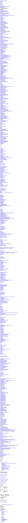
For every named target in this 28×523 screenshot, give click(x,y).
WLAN (1, 375)
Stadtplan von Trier (2, 341)
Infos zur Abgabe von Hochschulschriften (5, 454)
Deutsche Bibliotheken (3, 409)
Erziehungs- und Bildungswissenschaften (5, 31)
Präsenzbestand (2, 311)
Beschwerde (1, 172)
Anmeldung (1, 152)
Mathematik (1, 73)
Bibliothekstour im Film (3, 181)
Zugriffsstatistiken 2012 (3, 397)
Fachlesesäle (1, 227)
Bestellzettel (1, 173)
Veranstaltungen (2, 139)
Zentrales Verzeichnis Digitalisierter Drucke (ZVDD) (6, 380)
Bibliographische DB (2, 113)
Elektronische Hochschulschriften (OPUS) (5, 448)
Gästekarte (1, 239)
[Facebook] (0, 522)
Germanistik (1, 38)
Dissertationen (2, 203)
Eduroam (1, 211)
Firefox (1, 391)
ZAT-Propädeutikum (2, 21)
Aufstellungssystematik (3, 10)
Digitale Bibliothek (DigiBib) (3, 480)
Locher (1, 281)
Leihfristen (1, 273)
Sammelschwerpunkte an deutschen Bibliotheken (6, 325)
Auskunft (1, 160)
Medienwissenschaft (2, 79)
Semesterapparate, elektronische (4, 335)
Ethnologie (1, 34)
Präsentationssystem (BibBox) (3, 310)
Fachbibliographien (2, 226)
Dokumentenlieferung (2, 403)
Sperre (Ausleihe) (2, 338)
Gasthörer (1, 241)
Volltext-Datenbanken (2, 121)
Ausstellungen (2, 161)
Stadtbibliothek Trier (2, 340)
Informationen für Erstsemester (3, 105)
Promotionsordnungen (2, 313)
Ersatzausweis (2, 219)
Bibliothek (3, 512)
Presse (1, 82)
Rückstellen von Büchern (3, 322)
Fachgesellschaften (2, 28)
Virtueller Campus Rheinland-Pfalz (4, 366)
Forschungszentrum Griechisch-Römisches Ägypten (6, 233)
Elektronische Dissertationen (3, 214)
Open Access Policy (2, 426)
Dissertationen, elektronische (3, 204)
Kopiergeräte (1, 267)
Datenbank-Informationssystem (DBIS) (4, 412)
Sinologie (1, 122)
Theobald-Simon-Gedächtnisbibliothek (4, 349)
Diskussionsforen (2, 58)
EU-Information (2, 221)
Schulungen (1, 330)
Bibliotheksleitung (2, 180)
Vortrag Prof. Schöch (2, 444)
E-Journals (1, 210)
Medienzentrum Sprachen (3, 285)
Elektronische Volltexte (3, 216)
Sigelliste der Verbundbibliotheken (4, 336)
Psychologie (1, 104)
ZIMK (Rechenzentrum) (3, 379)
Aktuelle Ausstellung (2, 164)
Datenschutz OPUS (2, 196)
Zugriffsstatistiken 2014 (3, 398)
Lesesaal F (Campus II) (3, 276)
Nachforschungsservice (3, 292)
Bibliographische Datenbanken (3, 22)
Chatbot (1, 191)
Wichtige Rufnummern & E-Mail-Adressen (5, 6)
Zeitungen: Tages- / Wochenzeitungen (4, 381)
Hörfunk (1, 83)
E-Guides (1, 209)
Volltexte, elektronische (3, 367)
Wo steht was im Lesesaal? (3, 419)
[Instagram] (4, 522)
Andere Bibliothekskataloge (3, 407)
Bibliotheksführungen (2, 108)
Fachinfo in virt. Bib (2, 51)
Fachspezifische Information (3, 228)
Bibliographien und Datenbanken (4, 78)
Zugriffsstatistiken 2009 (3, 395)
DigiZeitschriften (2, 201)
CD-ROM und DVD (2, 190)
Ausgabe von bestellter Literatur (4, 159)
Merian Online (2, 286)
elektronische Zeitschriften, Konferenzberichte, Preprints (6, 77)
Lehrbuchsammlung (2, 272)
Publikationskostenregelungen (3, 446)
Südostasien (1, 124)
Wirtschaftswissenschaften (3, 138)
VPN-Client (1, 370)
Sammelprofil (1, 324)
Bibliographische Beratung (3, 175)
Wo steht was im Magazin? (3, 420)
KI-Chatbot (1, 262)
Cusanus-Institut (2, 253)
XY (0, 376)
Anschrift (1, 154)
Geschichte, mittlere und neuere (4, 45)
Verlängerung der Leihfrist (3, 360)
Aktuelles (1, 150)
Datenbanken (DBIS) (2, 388)
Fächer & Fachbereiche (4, 511)
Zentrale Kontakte (2, 509)
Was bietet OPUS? (2, 453)
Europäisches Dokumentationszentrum (4, 103)
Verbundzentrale (2, 359)
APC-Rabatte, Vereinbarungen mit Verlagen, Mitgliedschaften (7, 430)
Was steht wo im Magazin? (3, 421)
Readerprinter (1, 318)
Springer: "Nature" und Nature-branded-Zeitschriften (6, 436)
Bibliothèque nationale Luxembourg (4, 182)
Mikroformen (1, 288)
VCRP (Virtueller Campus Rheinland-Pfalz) (5, 358)
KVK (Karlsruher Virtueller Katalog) (4, 268)
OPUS (1, 303)
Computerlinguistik (2, 24)
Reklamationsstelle (2, 319)
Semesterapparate (2, 332)
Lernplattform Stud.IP (2, 274)
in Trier (1, 178)
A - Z (1, 144)
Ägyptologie (1, 9)
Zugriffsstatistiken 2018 (3, 401)
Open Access (1, 300)
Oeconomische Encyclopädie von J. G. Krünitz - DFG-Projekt (7, 296)
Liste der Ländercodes (2, 102)
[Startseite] (3, 0)
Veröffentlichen (2, 452)
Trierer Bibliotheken (2, 350)
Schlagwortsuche (2, 328)
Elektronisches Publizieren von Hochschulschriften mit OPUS (7, 218)
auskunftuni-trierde (4, 500)
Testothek (1, 348)
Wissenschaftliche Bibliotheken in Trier (4, 374)
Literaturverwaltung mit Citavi (3, 279)
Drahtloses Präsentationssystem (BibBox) (5, 205)
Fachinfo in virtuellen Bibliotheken (4, 11)
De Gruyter (1, 438)
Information (1, 251)
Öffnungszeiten (2, 297)
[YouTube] (2, 522)
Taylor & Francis (2, 434)
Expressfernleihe (2, 223)
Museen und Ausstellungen (3, 70)
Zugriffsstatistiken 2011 (3, 396)
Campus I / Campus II (2, 188)
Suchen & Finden (2, 384)
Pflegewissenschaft (2, 87)
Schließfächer (1, 329)
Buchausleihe (1, 184)
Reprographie (1, 320)
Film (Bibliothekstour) (2, 232)
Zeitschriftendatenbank (3, 382)
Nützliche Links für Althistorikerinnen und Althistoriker (6, 86)
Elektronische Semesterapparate (4, 215)
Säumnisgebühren (2, 326)
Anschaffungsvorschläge (3, 153)
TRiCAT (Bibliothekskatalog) (3, 475)
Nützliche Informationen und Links (4, 90)
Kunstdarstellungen (2, 72)
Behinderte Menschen (2, 167)
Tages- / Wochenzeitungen (3, 345)
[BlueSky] (1, 522)
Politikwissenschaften (2, 100)
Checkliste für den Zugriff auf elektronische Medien (6, 192)
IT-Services (3, 513)
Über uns (1, 3)
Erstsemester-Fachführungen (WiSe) (4, 220)
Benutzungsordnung (2, 170)
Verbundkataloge (2, 408)
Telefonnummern (2, 346)
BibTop (1, 183)
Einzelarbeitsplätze (2, 213)
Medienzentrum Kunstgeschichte (4, 284)
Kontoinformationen (2, 265)
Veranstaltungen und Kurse (3, 91)
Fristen (1, 235)
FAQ (0, 230)
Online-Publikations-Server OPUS (4, 298)
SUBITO (1, 342)
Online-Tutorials (2, 299)
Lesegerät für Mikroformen (3, 275)
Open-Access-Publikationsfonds (4, 301)
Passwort (1, 306)
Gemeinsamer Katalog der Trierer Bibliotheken (5, 243)
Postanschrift (1, 309)
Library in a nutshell (2, 277)
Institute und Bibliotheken (3, 26)
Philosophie (1, 95)
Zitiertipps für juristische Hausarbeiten (4, 118)
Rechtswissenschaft (2, 114)
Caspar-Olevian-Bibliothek (3, 189)
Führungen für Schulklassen (3, 236)
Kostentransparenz (2, 440)
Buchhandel (1, 413)
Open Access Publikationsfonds (4, 427)
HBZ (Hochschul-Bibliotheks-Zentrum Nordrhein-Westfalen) (7, 247)
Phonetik (1, 99)
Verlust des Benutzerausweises (3, 361)
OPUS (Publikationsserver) (3, 481)
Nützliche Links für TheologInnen (4, 136)
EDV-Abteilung (2, 212)
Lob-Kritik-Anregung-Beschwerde (4, 280)
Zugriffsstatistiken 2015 (3, 399)
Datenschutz (1, 195)
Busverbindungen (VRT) (3, 186)
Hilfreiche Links (2, 18)
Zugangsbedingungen (2, 402)
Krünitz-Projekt (2, 269)
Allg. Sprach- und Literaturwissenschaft (4, 13)
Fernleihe (1, 231)
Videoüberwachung (2, 365)
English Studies (2, 19)
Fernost (1, 125)
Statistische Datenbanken (3, 142)
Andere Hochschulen (2, 455)
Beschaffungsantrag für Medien (4, 171)
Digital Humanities (2, 29)
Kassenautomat (2, 261)
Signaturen (1, 337)
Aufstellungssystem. (2, 49)
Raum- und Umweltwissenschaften (4, 109)
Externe (1, 224)
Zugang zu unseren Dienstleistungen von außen (5, 378)
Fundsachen (1, 237)
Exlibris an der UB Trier (3, 222)
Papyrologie (1, 12)
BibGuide (1, 476)
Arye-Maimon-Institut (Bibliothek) (4, 156)
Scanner (1, 327)
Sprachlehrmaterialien (2, 339)
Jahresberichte (2, 143)
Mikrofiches (1, 287)
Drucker (1, 206)
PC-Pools (1, 307)
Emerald (1, 432)
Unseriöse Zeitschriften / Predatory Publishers (5, 442)
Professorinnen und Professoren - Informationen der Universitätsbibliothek (8, 312)
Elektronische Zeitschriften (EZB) (4, 392)
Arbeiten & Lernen (2, 414)
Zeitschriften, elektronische (3, 383)
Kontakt (1, 264)
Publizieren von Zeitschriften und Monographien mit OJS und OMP (8, 314)
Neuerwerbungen (2, 293)
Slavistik (1, 127)
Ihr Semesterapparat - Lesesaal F (4, 334)
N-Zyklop (1, 294)
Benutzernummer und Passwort (4, 169)
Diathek (1, 197)
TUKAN (1, 352)
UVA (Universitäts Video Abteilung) (4, 356)
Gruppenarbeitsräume (2, 245)
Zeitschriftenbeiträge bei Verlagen (4, 428)
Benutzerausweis (2, 168)
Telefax (1, 347)
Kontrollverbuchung (2, 266)
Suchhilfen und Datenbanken (3, 410)
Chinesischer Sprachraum (3, 126)
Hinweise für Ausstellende (3, 163)
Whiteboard (1, 373)
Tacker (1, 344)
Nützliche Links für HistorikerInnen (4, 47)
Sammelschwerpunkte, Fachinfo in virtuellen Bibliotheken (7, 15)
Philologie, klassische (2, 92)
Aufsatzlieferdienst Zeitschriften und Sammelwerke (6, 157)
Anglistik (1, 16)
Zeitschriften (1, 33)
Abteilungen (1, 148)
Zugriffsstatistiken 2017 (3, 400)
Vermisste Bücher (2, 362)
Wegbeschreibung (2, 372)
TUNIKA (1, 353)
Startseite (1, 2)
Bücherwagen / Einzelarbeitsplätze (4, 185)
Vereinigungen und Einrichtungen (4, 56)
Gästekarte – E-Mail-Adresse (3, 240)
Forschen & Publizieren (3, 423)
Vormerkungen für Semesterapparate (4, 369)
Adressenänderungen (2, 149)
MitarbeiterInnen (2, 7)
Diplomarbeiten (2, 202)
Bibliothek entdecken (2, 387)
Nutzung (1, 451)
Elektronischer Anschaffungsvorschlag (4, 217)
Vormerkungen (2, 368)
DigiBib (1, 198)
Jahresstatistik (1, 257)
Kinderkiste (1, 263)
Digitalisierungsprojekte (3, 199)
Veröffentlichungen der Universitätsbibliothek (5, 363)
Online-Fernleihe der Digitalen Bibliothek (5, 404)
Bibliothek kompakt (2, 176)
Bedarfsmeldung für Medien (3, 166)
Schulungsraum (2, 331)
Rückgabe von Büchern (3, 321)
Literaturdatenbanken (2, 278)
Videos (1, 364)
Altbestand (1, 151)
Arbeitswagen (2, 155)
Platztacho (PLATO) (2, 308)
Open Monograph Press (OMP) (4, 302)
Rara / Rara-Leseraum (2, 317)
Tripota (1, 351)
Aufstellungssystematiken (3, 158)
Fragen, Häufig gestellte (3, 234)
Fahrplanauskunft (2, 229)
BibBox (1, 174)
